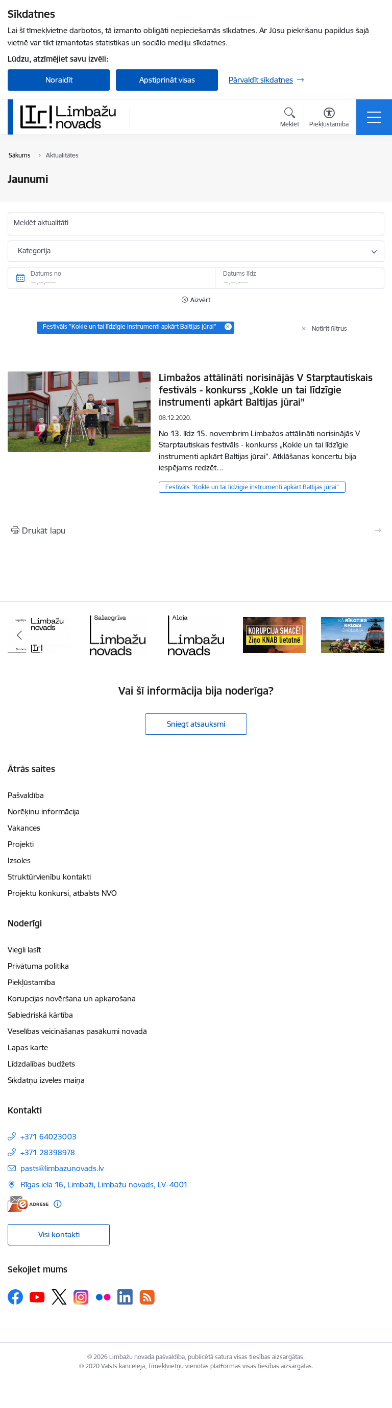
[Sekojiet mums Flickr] (103, 1296)
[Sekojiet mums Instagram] (81, 1297)
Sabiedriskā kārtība (40, 1015)
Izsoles (19, 860)
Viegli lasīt (24, 949)
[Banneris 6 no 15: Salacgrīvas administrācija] (117, 634)
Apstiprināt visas (167, 80)
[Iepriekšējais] (19, 635)
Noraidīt (58, 80)
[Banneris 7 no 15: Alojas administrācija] (196, 634)
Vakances (24, 828)
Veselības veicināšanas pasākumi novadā (77, 1031)
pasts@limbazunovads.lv (62, 1168)
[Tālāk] (372, 635)
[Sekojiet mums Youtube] (37, 1296)
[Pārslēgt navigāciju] (374, 117)
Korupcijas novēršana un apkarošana (72, 998)
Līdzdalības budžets (41, 1064)
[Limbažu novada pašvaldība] (71, 116)
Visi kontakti (59, 1234)
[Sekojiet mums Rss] (147, 1297)
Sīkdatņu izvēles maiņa (46, 1080)
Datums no (46, 273)
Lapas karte (28, 1047)
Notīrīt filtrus (329, 328)
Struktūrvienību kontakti (49, 877)
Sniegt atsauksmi (196, 724)
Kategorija (34, 250)
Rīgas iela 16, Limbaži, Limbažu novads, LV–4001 (104, 1184)
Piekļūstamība (31, 982)
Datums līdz (239, 273)
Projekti (21, 844)
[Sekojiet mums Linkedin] (125, 1297)
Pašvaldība (26, 795)
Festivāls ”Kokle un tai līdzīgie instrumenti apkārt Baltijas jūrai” (252, 487)
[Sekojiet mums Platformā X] (59, 1297)
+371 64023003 (48, 1136)
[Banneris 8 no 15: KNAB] (274, 634)
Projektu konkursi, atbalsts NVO (62, 893)
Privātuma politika (38, 966)
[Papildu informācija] (57, 1204)
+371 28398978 (47, 1152)
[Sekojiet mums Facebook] (15, 1297)
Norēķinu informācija (44, 811)
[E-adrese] (28, 1204)
